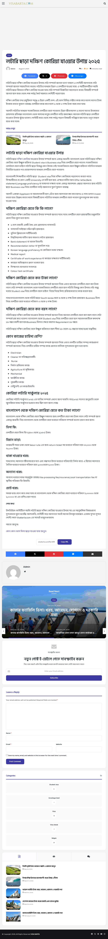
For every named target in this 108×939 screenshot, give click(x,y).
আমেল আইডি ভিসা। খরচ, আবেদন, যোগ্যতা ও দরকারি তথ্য (42, 889)
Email (8, 744)
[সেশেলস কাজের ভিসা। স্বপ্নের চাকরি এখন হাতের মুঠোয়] (13, 905)
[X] (35, 554)
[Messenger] (73, 554)
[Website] (24, 571)
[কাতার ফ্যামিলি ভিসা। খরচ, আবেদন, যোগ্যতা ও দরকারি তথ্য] (13, 917)
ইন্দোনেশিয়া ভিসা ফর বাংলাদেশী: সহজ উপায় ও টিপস (40, 877)
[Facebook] (15, 554)
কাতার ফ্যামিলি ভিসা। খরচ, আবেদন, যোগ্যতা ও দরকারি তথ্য (54, 612)
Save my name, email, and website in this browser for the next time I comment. (37, 755)
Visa (9, 55)
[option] (54, 612)
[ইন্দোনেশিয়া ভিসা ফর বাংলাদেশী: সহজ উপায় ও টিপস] (63, 140)
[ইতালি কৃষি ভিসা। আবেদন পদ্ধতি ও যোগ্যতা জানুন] (13, 140)
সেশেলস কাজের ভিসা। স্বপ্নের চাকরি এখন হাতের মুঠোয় (40, 901)
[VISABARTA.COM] (21, 3)
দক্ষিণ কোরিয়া (23, 159)
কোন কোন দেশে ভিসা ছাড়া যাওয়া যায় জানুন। (26, 531)
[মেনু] (3, 4)
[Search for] (104, 4)
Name (8, 733)
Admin (13, 69)
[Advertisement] (54, 29)
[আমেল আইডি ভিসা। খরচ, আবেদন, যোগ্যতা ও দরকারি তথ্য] (13, 893)
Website (59, 744)
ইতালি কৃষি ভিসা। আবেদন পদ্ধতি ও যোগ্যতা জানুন (39, 866)
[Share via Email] (92, 554)
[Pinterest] (54, 554)
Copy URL (64, 541)
